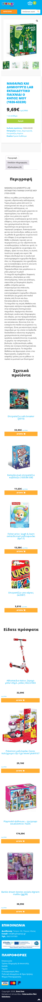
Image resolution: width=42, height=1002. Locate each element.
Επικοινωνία (7, 961)
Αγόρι (18, 131)
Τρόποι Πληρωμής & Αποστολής (15, 963)
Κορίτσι (20, 133)
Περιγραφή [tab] (12, 158)
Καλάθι (5, 966)
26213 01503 (12, 936)
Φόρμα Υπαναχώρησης (11, 977)
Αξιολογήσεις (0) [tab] (15, 167)
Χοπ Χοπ (20, 991)
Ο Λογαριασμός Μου (10, 971)
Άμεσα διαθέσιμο (20, 136)
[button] (37, 21)
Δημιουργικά (27, 131)
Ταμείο (5, 969)
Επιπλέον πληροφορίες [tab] (17, 162)
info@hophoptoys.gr (17, 934)
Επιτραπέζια (11, 133)
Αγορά (20, 121)
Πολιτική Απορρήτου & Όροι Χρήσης (17, 974)
